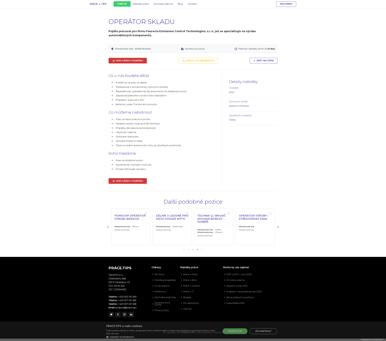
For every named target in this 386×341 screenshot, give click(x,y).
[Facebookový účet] (118, 314)
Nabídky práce (141, 4)
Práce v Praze (190, 274)
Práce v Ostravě (191, 286)
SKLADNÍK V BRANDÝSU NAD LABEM (250, 218)
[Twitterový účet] (111, 314)
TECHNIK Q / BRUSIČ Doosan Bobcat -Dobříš (170, 218)
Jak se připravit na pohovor (240, 297)
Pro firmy (286, 4)
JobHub (187, 309)
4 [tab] (197, 249)
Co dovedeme (162, 286)
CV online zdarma (235, 280)
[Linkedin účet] (131, 314)
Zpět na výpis (265, 60)
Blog (180, 4)
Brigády (187, 297)
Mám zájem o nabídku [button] (129, 60)
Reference (160, 292)
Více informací (112, 333)
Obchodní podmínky (165, 297)
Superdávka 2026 (235, 303)
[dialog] (193, 331)
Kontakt (192, 4)
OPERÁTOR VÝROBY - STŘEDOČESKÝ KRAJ (212, 217)
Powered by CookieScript (372, 339)
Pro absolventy (191, 303)
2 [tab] (188, 249)
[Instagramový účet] (124, 314)
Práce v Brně (190, 280)
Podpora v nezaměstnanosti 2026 (243, 292)
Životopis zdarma (163, 4)
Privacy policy (162, 310)
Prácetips (98, 4)
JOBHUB (122, 3)
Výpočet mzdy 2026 (236, 286)
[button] (162, 337)
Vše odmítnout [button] (263, 331)
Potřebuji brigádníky (165, 280)
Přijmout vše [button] (235, 331)
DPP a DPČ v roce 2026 (239, 274)
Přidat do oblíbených (200, 60)
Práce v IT (188, 292)
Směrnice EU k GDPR (162, 304)
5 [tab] (202, 249)
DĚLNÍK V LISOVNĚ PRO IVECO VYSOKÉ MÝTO (131, 217)
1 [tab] (183, 249)
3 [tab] (193, 249)
